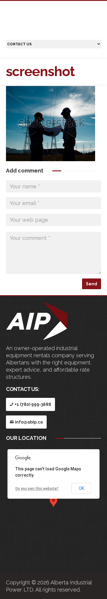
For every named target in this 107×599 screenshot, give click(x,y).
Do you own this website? (37, 488)
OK (81, 488)
